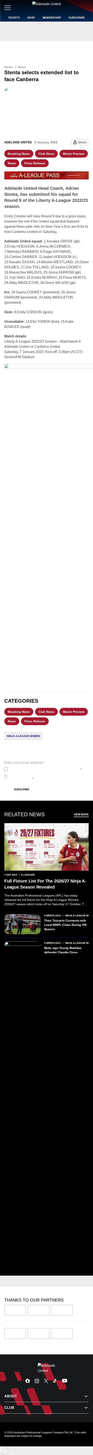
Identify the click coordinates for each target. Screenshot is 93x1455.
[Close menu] (83, 1432)
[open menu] (7, 8)
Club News (46, 153)
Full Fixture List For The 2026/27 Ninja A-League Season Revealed (45, 884)
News (22, 67)
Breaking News (19, 153)
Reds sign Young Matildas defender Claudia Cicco (63, 950)
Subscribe (21, 789)
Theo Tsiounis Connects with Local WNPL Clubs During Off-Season (65, 925)
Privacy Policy (38, 769)
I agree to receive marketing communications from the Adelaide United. (46, 776)
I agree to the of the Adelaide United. (45, 769)
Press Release (34, 163)
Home (8, 67)
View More (81, 814)
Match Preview (73, 153)
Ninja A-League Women (23, 736)
